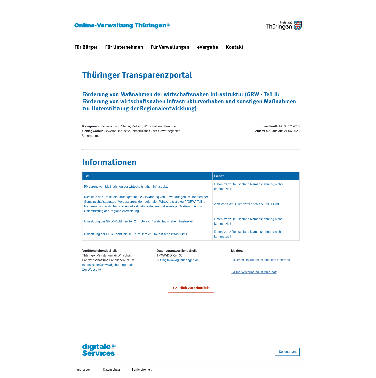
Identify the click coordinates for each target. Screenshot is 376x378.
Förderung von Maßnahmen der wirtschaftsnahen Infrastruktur (126, 186)
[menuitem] (85, 47)
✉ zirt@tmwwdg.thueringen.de (178, 260)
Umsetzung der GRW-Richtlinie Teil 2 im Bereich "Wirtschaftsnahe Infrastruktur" (139, 221)
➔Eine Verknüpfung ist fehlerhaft (254, 272)
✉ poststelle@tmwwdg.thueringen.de (108, 264)
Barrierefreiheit (142, 369)
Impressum (83, 369)
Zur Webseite (91, 269)
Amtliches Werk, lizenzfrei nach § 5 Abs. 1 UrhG (247, 204)
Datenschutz (111, 369)
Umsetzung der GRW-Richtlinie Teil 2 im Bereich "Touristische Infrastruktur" (136, 234)
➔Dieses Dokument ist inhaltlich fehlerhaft (260, 260)
